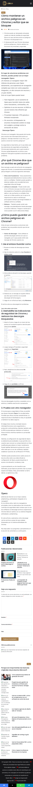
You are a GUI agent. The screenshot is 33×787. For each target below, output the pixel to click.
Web (2, 631)
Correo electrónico (6, 624)
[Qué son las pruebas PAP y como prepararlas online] (6, 744)
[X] (8, 538)
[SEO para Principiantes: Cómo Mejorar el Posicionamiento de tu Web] (6, 720)
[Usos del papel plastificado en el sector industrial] (6, 729)
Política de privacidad (8, 764)
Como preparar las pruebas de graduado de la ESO (21, 675)
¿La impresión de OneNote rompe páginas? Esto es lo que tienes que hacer (24, 582)
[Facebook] (4, 538)
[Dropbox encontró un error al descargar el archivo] (8, 557)
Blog (7, 9)
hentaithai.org (22, 772)
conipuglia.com (14, 772)
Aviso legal (17, 764)
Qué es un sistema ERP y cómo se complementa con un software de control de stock (21, 697)
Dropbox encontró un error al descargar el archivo (7, 564)
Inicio (3, 9)
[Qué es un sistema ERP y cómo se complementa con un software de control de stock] (6, 701)
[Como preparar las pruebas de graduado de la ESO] (6, 677)
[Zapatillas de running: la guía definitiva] (6, 737)
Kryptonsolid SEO (21, 780)
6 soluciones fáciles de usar (8, 580)
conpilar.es (11, 770)
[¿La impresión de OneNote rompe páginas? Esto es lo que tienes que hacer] (24, 574)
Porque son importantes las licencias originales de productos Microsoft (15, 669)
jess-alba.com (17, 770)
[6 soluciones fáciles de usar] (8, 574)
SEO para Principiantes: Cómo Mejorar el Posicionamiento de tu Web (21, 719)
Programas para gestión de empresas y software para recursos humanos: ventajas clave (20, 684)
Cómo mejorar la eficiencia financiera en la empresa (20, 751)
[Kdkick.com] (8, 3)
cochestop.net (16, 775)
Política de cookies (25, 764)
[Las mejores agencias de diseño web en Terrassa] (6, 711)
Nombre (3, 617)
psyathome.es (24, 775)
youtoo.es (5, 770)
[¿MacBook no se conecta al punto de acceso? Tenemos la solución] (24, 557)
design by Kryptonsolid (21, 778)
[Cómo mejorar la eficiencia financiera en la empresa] (6, 752)
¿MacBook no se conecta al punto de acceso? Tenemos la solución (23, 565)
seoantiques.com (26, 770)
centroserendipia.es (23, 767)
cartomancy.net (6, 772)
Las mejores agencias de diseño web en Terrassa (21, 710)
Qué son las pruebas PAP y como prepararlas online (21, 743)
